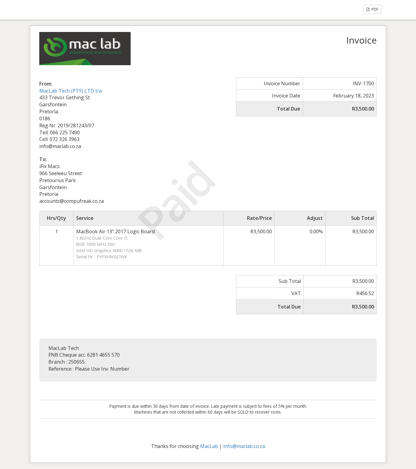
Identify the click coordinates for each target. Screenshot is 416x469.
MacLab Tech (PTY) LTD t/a (70, 90)
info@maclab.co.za (244, 446)
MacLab (209, 446)
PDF (374, 9)
